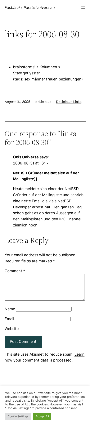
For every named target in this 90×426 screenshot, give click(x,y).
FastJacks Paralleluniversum (30, 7)
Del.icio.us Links (68, 102)
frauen (52, 79)
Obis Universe (26, 157)
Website (12, 328)
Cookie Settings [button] (18, 416)
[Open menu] (83, 7)
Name (10, 309)
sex (27, 79)
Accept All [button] (42, 416)
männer (38, 79)
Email (9, 319)
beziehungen (70, 79)
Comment (15, 271)
